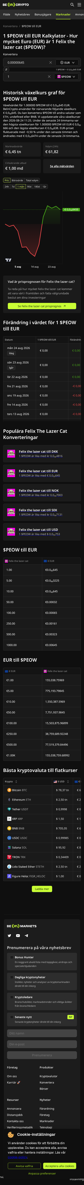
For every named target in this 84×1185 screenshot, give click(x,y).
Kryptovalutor (48, 1076)
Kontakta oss (15, 1121)
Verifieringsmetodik (20, 1127)
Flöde (6, 14)
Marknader (63, 14)
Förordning (47, 1108)
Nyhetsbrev (22, 14)
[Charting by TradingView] (8, 260)
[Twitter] (9, 936)
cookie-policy (17, 1157)
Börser (44, 1088)
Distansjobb (15, 1115)
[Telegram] (26, 936)
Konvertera (10, 26)
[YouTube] (18, 936)
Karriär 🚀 (13, 1082)
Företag (45, 1115)
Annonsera (14, 1108)
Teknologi (46, 1127)
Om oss (12, 1076)
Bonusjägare (43, 14)
